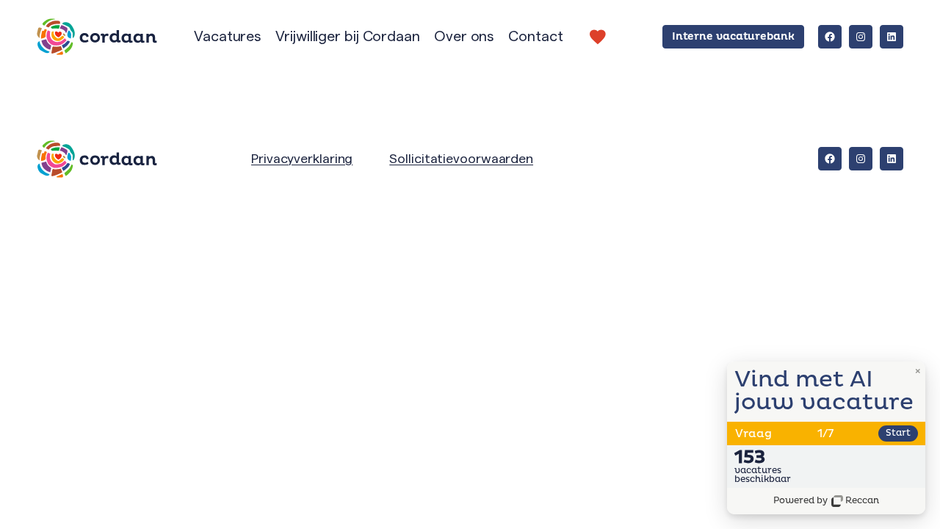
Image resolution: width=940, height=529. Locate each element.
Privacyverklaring (301, 158)
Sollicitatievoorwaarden (461, 158)
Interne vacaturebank (733, 36)
